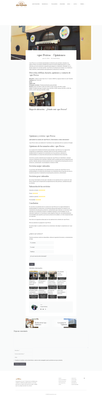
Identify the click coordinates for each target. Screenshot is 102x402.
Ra (59, 379)
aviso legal (74, 379)
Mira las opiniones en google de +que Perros (40, 222)
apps (60, 384)
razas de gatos (62, 381)
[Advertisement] (51, 17)
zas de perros (63, 379)
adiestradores (75, 384)
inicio (60, 378)
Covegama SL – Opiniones (62, 324)
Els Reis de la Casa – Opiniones (41, 324)
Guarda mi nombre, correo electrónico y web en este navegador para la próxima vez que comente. (39, 360)
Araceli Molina (56, 58)
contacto (74, 378)
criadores (74, 381)
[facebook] (84, 378)
